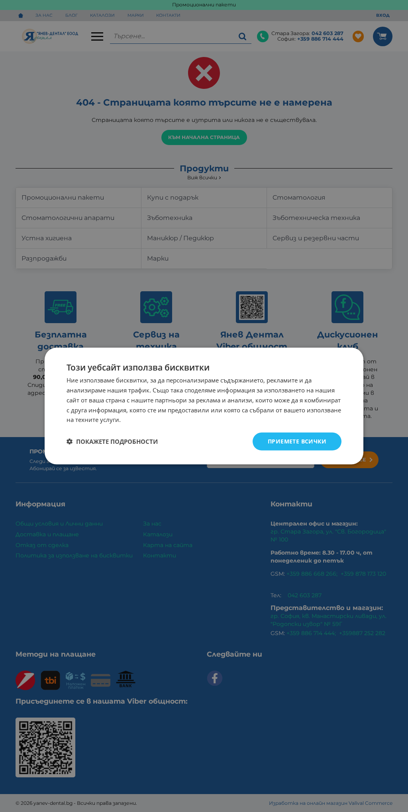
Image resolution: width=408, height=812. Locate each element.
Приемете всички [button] (297, 441)
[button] (112, 441)
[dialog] (204, 406)
